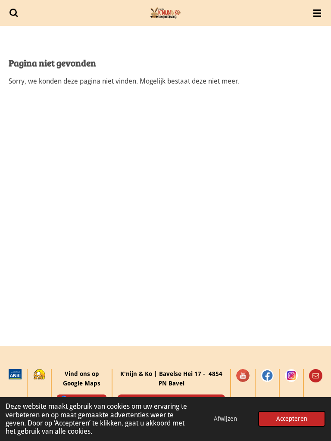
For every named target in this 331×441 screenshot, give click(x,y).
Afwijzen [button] (225, 418)
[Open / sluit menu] (317, 13)
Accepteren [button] (291, 418)
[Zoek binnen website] (13, 13)
